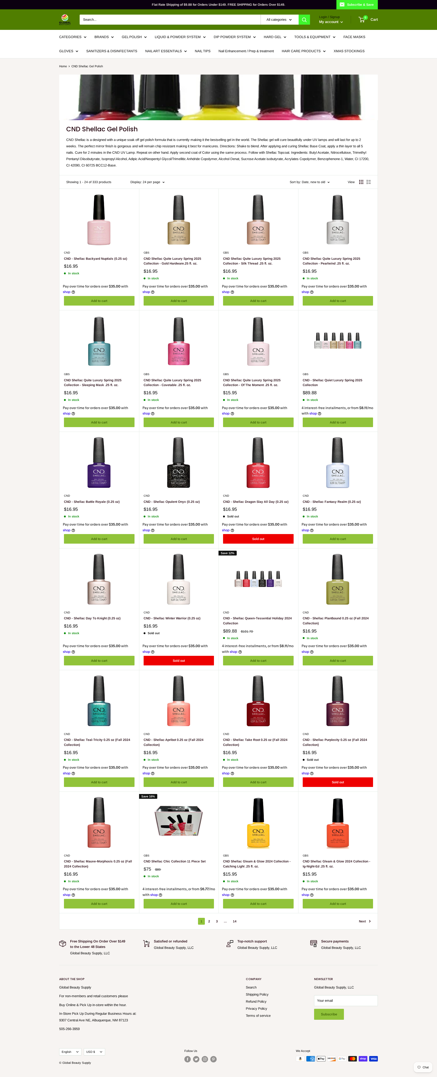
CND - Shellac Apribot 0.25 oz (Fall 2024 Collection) (173, 742)
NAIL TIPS (203, 51)
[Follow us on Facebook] (187, 1059)
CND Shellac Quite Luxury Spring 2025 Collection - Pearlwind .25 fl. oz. (331, 261)
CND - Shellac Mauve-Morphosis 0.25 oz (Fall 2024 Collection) (98, 863)
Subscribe (329, 1014)
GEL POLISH (132, 37)
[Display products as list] (369, 182)
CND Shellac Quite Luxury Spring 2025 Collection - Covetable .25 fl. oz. (172, 382)
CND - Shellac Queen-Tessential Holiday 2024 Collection (257, 620)
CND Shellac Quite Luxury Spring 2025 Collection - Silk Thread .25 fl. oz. (252, 261)
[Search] (304, 20)
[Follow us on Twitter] (196, 1059)
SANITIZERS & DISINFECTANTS (111, 51)
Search (251, 987)
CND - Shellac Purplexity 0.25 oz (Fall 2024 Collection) (335, 742)
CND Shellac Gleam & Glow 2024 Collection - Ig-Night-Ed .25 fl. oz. (336, 863)
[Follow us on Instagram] (205, 1059)
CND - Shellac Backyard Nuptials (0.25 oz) (95, 258)
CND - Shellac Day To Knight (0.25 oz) (92, 618)
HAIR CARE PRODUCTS (301, 51)
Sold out (258, 539)
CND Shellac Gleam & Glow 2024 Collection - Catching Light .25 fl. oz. (257, 863)
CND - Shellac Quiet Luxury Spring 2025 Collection (332, 382)
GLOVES (66, 51)
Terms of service (258, 1015)
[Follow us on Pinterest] (213, 1059)
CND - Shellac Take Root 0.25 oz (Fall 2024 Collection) (255, 742)
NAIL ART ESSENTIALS (163, 51)
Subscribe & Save (360, 4)
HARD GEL (272, 37)
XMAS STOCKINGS (349, 51)
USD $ (90, 1052)
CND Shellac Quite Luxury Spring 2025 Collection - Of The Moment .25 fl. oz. (252, 382)
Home (63, 66)
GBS (146, 252)
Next (362, 921)
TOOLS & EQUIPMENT (312, 37)
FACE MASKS (354, 37)
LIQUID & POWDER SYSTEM (178, 37)
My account (329, 22)
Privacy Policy (256, 1008)
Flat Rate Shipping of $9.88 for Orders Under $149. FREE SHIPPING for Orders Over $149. (218, 4)
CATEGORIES (70, 37)
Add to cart (99, 301)
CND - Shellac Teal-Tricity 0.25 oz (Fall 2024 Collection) (97, 742)
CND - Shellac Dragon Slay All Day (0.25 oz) (256, 501)
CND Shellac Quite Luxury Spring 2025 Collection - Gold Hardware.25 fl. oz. (172, 261)
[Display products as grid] (361, 182)
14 (234, 921)
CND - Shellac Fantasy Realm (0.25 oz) (332, 501)
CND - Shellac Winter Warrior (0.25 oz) (172, 618)
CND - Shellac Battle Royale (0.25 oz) (92, 501)
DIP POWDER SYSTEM (232, 37)
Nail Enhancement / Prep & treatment (246, 51)
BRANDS (101, 37)
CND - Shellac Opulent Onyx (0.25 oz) (172, 501)
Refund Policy (256, 1001)
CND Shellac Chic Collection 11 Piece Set (175, 861)
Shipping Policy (257, 994)
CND (67, 252)
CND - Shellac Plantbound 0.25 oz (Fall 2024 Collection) (336, 620)
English (66, 1052)
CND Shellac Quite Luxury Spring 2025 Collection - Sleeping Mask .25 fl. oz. (93, 382)
